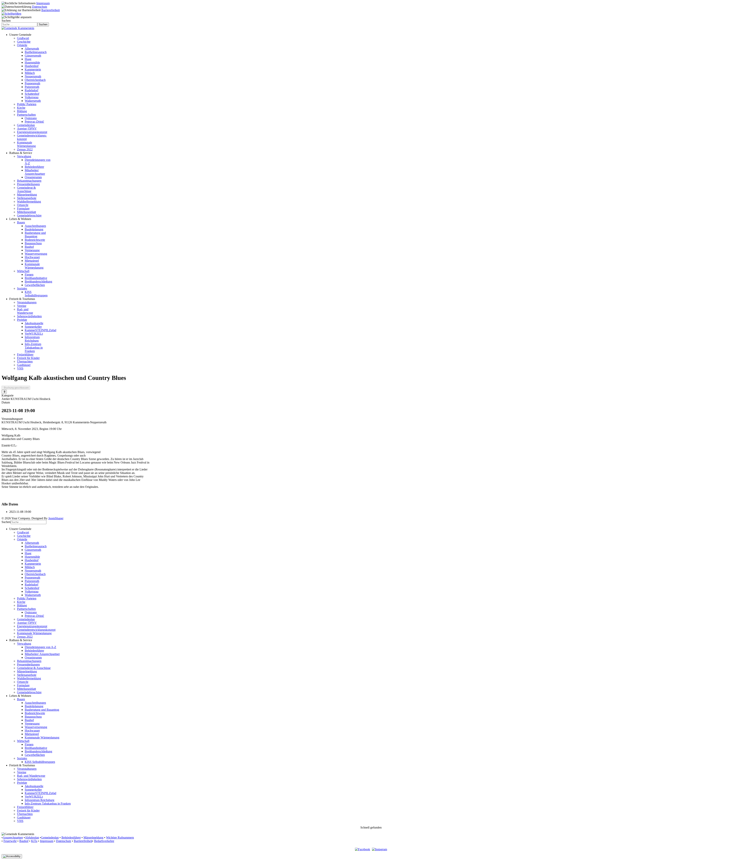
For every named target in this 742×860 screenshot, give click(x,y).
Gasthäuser (24, 365)
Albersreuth (32, 48)
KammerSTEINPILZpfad (40, 330)
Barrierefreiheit (50, 10)
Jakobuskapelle (34, 323)
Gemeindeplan (26, 125)
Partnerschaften (26, 114)
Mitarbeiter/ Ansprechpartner (35, 172)
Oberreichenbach (35, 80)
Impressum (43, 3)
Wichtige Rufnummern (120, 837)
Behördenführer (34, 166)
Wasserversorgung (36, 253)
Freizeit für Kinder (28, 358)
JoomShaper (55, 518)
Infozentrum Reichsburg (32, 338)
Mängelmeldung (27, 194)
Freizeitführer (25, 354)
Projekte (22, 319)
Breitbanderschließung (38, 281)
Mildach (30, 73)
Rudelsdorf (31, 90)
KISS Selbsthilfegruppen (36, 293)
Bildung (22, 111)
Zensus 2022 (25, 149)
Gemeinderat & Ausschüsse (26, 189)
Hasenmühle (32, 62)
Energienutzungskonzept (32, 132)
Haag (28, 59)
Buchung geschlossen (16, 387)
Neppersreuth (33, 76)
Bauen (21, 222)
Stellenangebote (26, 198)
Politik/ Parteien (26, 104)
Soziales (22, 288)
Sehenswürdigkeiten (29, 316)
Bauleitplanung (34, 229)
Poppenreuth (32, 83)
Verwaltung (24, 156)
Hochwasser (32, 257)
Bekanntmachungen (29, 180)
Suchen (6, 20)
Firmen (29, 274)
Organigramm (33, 177)
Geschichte (24, 41)
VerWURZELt (34, 333)
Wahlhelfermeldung (29, 201)
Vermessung (32, 250)
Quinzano (31, 118)
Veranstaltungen (27, 302)
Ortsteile (22, 45)
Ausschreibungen (35, 226)
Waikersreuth (33, 100)
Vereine (21, 305)
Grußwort (23, 38)
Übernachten (25, 361)
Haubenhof (31, 66)
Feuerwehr (10, 841)
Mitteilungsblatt (26, 212)
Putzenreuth (32, 86)
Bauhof (29, 246)
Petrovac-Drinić (34, 121)
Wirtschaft (23, 271)
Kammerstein (33, 69)
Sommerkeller (33, 326)
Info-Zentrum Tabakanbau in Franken (34, 347)
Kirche (21, 107)
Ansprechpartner (13, 837)
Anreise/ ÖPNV (27, 128)
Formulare (23, 208)
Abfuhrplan (32, 837)
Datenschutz (39, 6)
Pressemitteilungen (28, 184)
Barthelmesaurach (36, 52)
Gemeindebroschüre (29, 215)
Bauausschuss (33, 243)
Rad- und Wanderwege (25, 311)
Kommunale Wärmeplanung (26, 144)
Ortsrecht (22, 205)
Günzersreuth (33, 55)
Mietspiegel (32, 260)
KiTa (34, 841)
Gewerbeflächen (35, 285)
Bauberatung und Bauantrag (35, 234)
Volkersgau (31, 97)
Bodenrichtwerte (35, 239)
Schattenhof (32, 93)
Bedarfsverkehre (104, 841)
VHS (20, 368)
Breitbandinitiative (36, 278)
